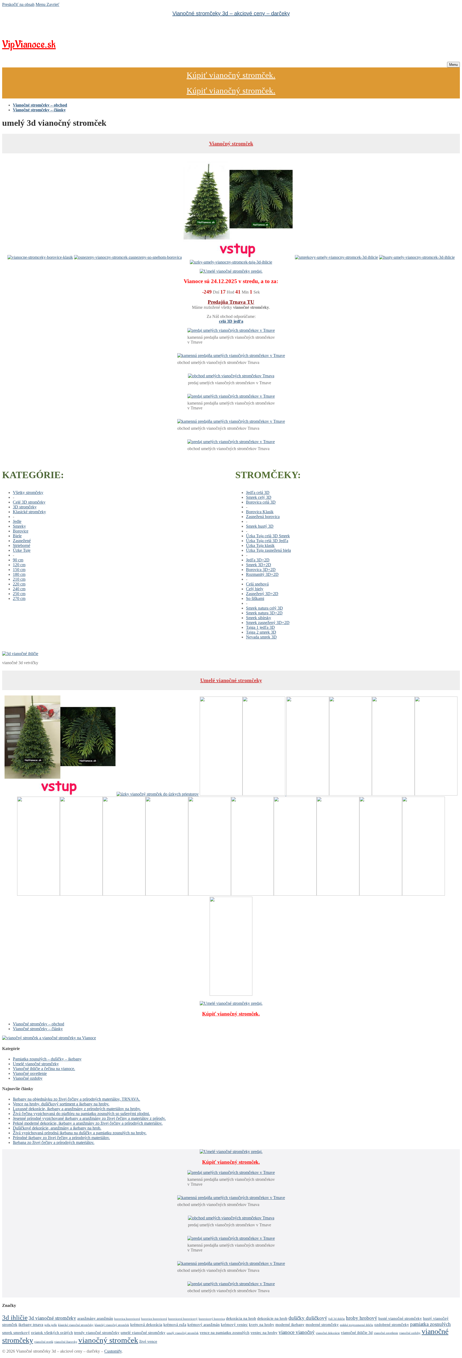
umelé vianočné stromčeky (143, 1332)
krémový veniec (234, 1324)
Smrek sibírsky (258, 617)
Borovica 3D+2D (261, 569)
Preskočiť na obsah (18, 4)
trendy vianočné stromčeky (97, 1332)
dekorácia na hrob (241, 1318)
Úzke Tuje (21, 550)
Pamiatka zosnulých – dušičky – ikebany (47, 1059)
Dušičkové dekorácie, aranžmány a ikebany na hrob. (57, 1128)
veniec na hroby (264, 1332)
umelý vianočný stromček (183, 1333)
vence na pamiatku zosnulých (224, 1332)
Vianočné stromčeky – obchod (38, 1024)
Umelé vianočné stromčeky (231, 680)
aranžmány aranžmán (95, 1318)
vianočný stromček (108, 1340)
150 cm (19, 569)
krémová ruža (174, 1324)
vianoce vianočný (297, 1332)
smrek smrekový (16, 1332)
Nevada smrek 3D (261, 637)
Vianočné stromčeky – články (38, 1028)
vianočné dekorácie (328, 1333)
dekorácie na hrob (272, 1318)
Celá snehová (257, 584)
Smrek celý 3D (258, 497)
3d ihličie (15, 1317)
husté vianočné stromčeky (400, 1318)
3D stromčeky (25, 507)
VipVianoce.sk (29, 44)
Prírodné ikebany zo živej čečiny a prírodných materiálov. (61, 1137)
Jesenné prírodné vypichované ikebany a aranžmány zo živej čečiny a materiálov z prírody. (89, 1118)
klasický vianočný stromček (112, 1324)
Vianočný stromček (231, 143)
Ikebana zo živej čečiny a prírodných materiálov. (53, 1142)
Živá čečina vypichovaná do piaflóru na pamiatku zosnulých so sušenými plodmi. (81, 1113)
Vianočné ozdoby (28, 1078)
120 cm (19, 564)
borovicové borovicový (183, 1318)
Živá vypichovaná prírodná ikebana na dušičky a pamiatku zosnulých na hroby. (80, 1133)
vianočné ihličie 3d (357, 1332)
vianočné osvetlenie (386, 1333)
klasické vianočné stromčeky (76, 1324)
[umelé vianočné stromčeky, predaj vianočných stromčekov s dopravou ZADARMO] (49, 1038)
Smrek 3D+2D (258, 564)
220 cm (19, 584)
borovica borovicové (127, 1318)
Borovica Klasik (260, 511)
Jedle (17, 521)
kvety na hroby (261, 1324)
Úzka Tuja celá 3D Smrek (268, 536)
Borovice (20, 531)
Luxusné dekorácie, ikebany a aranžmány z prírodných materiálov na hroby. (77, 1108)
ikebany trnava (30, 1324)
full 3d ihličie (336, 1318)
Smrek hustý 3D (260, 526)
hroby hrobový (361, 1318)
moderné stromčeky (322, 1324)
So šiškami (255, 598)
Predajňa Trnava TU (231, 302)
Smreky (19, 526)
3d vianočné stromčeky (52, 1318)
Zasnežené (22, 540)
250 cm (19, 593)
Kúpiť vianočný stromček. (231, 75)
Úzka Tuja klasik (260, 545)
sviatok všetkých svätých (52, 1332)
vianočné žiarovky (65, 1341)
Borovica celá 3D (261, 502)
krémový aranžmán (203, 1324)
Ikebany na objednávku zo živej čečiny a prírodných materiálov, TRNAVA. (76, 1099)
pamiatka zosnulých (430, 1324)
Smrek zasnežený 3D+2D (268, 622)
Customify (113, 1351)
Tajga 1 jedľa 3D (260, 627)
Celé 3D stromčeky (29, 502)
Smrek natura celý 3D (264, 608)
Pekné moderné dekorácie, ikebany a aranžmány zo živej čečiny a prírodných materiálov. (88, 1123)
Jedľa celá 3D (258, 492)
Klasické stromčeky (29, 511)
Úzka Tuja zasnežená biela (268, 550)
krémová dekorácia (146, 1324)
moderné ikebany (290, 1324)
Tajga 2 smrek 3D (261, 632)
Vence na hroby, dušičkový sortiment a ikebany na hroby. (61, 1104)
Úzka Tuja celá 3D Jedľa (267, 540)
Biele (17, 536)
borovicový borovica (212, 1318)
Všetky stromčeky (28, 492)
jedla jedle (50, 1324)
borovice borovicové (154, 1318)
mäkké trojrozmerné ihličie (356, 1324)
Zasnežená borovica (263, 516)
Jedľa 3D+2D (258, 560)
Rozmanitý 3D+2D (262, 574)
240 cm (19, 589)
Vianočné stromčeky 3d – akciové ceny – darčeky (231, 13)
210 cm (19, 579)
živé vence (148, 1341)
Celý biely (254, 589)
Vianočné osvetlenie (30, 1073)
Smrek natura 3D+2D (264, 613)
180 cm (19, 574)
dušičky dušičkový (307, 1318)
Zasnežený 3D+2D (262, 593)
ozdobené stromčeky (391, 1324)
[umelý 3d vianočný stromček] (20, 653)
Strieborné (21, 545)
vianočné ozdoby (410, 1333)
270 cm (19, 598)
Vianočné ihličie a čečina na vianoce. (44, 1068)
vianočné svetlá (43, 1341)
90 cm (18, 560)
